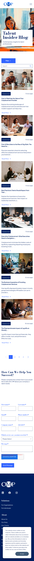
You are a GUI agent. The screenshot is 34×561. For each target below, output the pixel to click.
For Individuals (6, 508)
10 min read (29, 323)
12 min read (29, 277)
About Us (4, 519)
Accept (22, 554)
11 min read (29, 94)
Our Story (4, 522)
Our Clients (5, 525)
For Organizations (7, 505)
